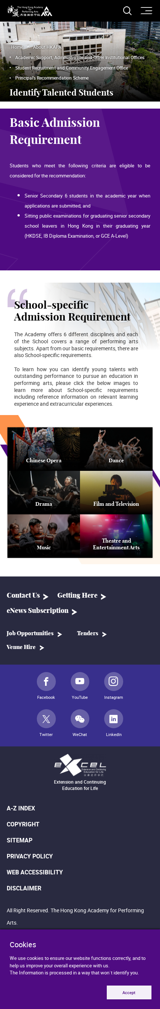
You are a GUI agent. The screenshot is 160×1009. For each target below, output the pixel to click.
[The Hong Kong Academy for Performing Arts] (29, 11)
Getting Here (77, 595)
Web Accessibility (35, 872)
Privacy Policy (30, 856)
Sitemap (19, 840)
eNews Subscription (37, 611)
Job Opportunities (30, 633)
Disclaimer (24, 888)
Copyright (23, 824)
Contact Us (23, 595)
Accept (128, 992)
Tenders (87, 633)
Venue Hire (21, 647)
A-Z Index (21, 808)
